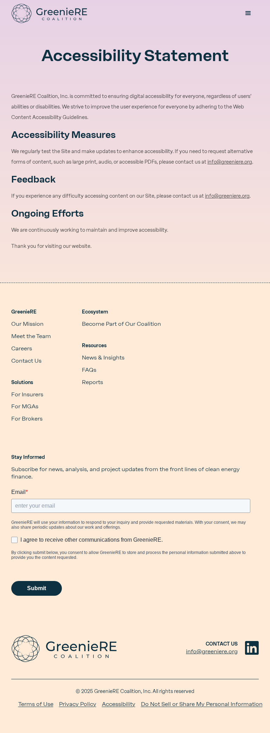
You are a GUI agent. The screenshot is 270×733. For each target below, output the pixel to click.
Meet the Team (31, 336)
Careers (21, 348)
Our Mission (27, 324)
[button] (248, 13)
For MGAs (24, 406)
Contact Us (26, 360)
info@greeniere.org (229, 162)
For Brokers (27, 418)
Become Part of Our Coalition (121, 324)
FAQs (89, 369)
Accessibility (118, 704)
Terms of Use (35, 704)
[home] (49, 13)
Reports (92, 382)
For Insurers (27, 394)
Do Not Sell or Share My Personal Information (202, 704)
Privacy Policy (77, 704)
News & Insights (103, 357)
